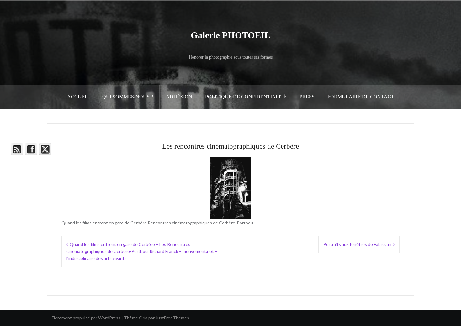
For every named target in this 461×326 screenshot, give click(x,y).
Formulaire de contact (360, 96)
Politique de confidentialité (246, 96)
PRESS (307, 96)
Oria (143, 317)
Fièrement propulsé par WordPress (86, 317)
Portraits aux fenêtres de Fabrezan (357, 244)
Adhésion (179, 96)
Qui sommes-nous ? (127, 96)
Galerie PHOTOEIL (230, 35)
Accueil (78, 96)
